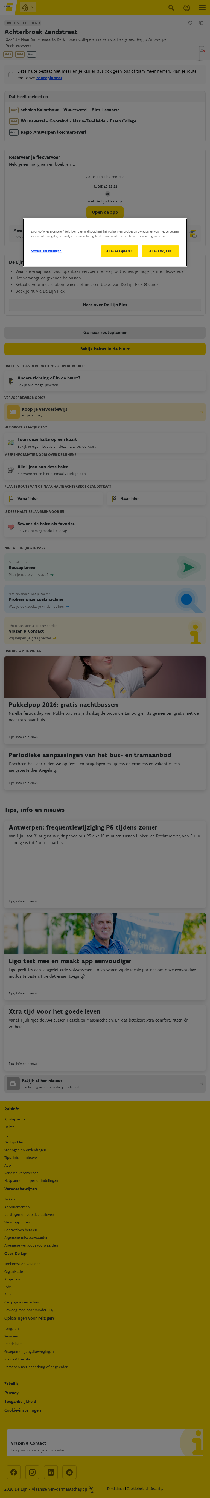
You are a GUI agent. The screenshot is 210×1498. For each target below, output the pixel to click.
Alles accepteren (119, 251)
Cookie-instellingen (46, 251)
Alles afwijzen (160, 251)
